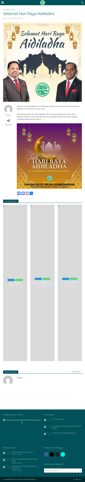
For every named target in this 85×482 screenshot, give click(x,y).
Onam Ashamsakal (15, 283)
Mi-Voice (6, 10)
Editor (8, 115)
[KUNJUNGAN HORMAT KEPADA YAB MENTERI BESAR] (47, 428)
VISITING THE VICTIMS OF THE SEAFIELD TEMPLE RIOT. (24, 467)
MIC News (12, 10)
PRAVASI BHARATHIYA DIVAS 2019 (22, 452)
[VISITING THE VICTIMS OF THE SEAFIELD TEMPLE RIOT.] (6, 469)
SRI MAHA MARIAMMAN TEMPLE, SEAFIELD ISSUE (25, 460)
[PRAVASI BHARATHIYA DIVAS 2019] (6, 455)
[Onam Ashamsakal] (47, 422)
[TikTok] (63, 454)
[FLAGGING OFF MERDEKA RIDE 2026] (47, 435)
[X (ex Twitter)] (57, 454)
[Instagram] (52, 454)
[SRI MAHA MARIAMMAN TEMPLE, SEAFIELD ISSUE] (6, 461)
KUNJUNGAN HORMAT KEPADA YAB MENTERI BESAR (42, 283)
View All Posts (76, 371)
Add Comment (18, 454)
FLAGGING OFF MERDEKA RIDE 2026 (70, 283)
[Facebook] (46, 454)
